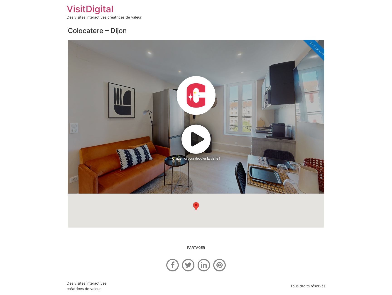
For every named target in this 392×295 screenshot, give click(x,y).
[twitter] (188, 264)
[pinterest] (219, 264)
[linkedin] (204, 264)
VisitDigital (90, 8)
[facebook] (172, 264)
